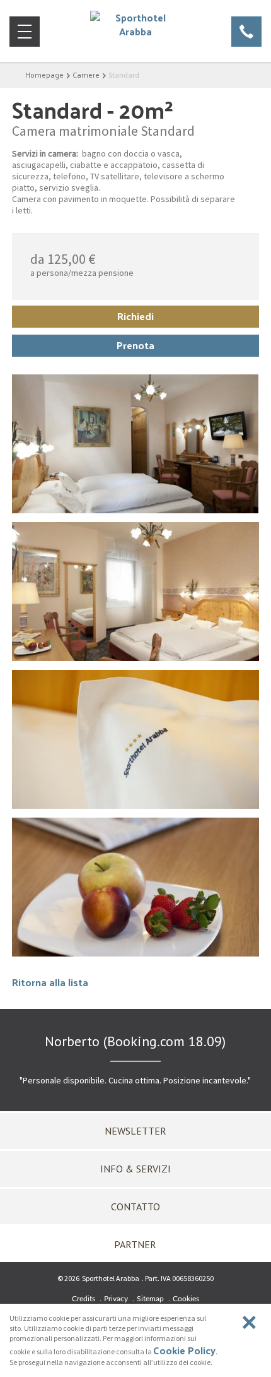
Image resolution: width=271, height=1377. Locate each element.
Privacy (116, 1298)
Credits (83, 1298)
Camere (86, 74)
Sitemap (150, 1298)
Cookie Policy (184, 1350)
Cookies (186, 1298)
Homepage (44, 74)
